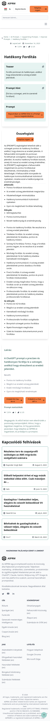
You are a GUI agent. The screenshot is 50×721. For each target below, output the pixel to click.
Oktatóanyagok (34, 605)
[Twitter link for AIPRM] (3, 594)
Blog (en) (6, 636)
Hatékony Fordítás (20, 39)
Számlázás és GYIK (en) (37, 622)
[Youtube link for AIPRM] (8, 594)
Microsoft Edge (33, 659)
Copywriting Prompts (30, 37)
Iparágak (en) (8, 610)
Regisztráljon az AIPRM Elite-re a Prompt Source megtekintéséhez (24, 115)
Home (6, 37)
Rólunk (5, 605)
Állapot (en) (32, 618)
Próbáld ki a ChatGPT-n (34, 400)
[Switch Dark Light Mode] (10, 9)
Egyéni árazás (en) (10, 627)
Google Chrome (34, 654)
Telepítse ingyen (37, 9)
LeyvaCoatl (16, 43)
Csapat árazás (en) (10, 631)
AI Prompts (15, 37)
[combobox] (25, 17)
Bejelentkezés (20, 9)
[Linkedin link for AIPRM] (14, 594)
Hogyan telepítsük (35, 650)
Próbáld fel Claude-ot (13, 400)
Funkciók (6, 615)
